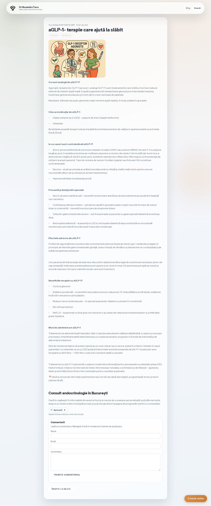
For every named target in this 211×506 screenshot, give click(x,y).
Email (53, 441)
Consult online (196, 498)
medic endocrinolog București (76, 403)
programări (132, 403)
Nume (53, 431)
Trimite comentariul (67, 475)
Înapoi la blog (61, 489)
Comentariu (56, 452)
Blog (188, 8)
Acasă (197, 8)
